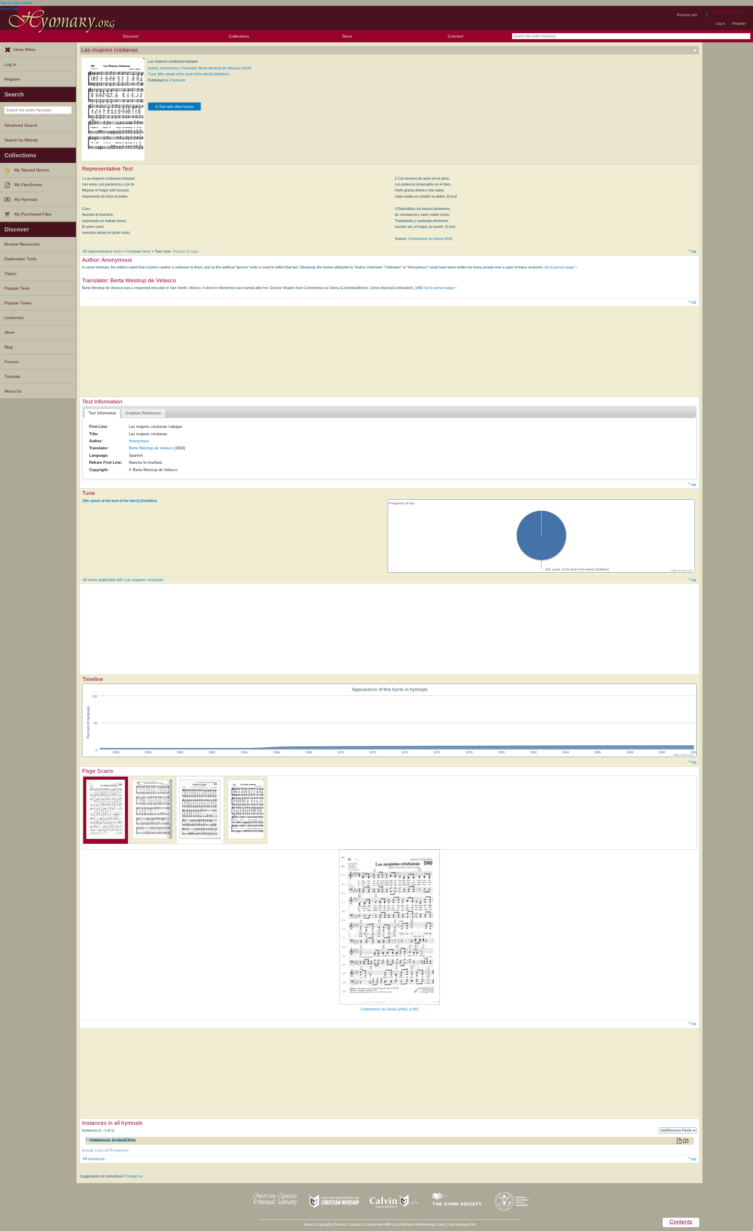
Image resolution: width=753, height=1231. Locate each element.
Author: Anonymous (163, 68)
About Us (12, 391)
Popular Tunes (17, 303)
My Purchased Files (32, 214)
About (308, 1224)
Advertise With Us (382, 1224)
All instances (94, 1159)
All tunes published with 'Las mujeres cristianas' (123, 580)
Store (347, 36)
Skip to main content (16, 3)
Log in (720, 23)
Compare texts (138, 251)
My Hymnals (25, 199)
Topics (10, 273)
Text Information (102, 413)
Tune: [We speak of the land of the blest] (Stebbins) (188, 74)
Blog (8, 347)
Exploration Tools (20, 259)
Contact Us (357, 1224)
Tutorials (12, 376)
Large (193, 251)
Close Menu (24, 49)
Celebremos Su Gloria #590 (430, 239)
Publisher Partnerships (417, 1224)
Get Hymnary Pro (462, 1224)
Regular (179, 251)
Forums (11, 362)
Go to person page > (560, 267)
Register (739, 23)
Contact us (134, 1176)
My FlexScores (28, 185)
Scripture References (143, 413)
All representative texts (102, 251)
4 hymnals (177, 80)
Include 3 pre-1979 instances (105, 1150)
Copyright (323, 1224)
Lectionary (14, 318)
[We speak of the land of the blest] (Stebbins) (120, 500)
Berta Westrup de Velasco (151, 448)
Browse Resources (21, 244)
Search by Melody (21, 140)
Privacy (340, 1224)
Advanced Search (20, 125)
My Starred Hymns (31, 170)
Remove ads (687, 15)
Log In (10, 64)
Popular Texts (17, 288)
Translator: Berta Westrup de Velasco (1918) (216, 68)
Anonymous (139, 441)
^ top (692, 251)
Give (442, 1224)
